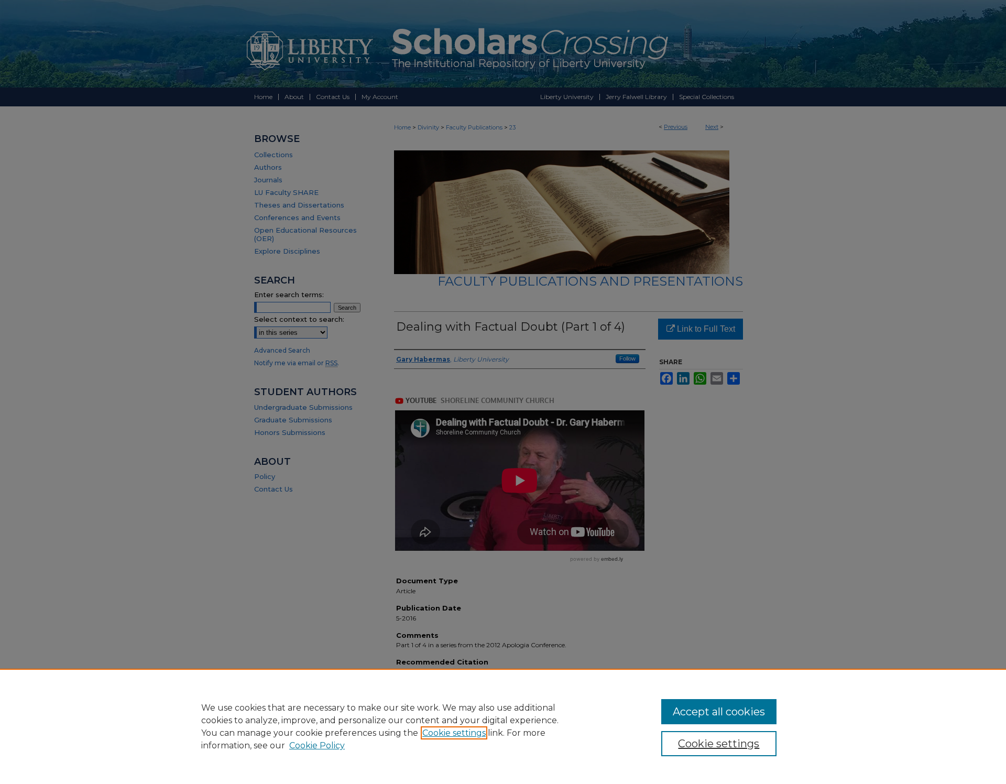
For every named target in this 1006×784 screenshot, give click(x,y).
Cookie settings (454, 733)
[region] (503, 726)
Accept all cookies (719, 711)
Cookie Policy (317, 745)
